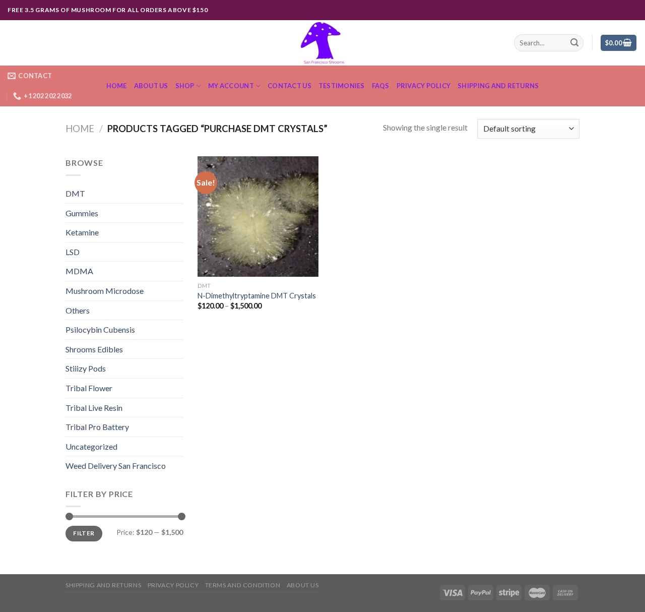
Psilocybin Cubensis (100, 329)
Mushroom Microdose (105, 290)
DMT (75, 193)
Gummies (82, 213)
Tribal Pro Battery (97, 427)
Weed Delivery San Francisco (116, 465)
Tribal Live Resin (94, 407)
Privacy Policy (424, 86)
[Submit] (574, 42)
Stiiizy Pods (86, 368)
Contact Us (289, 86)
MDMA (79, 271)
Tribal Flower (89, 388)
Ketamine (82, 232)
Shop (185, 86)
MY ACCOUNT (231, 86)
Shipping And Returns (498, 86)
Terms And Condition (243, 585)
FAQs (381, 86)
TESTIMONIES (341, 86)
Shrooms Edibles (94, 349)
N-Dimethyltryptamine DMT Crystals (257, 295)
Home (116, 86)
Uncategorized (91, 446)
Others (78, 310)
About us (151, 86)
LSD (73, 252)
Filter (83, 533)
